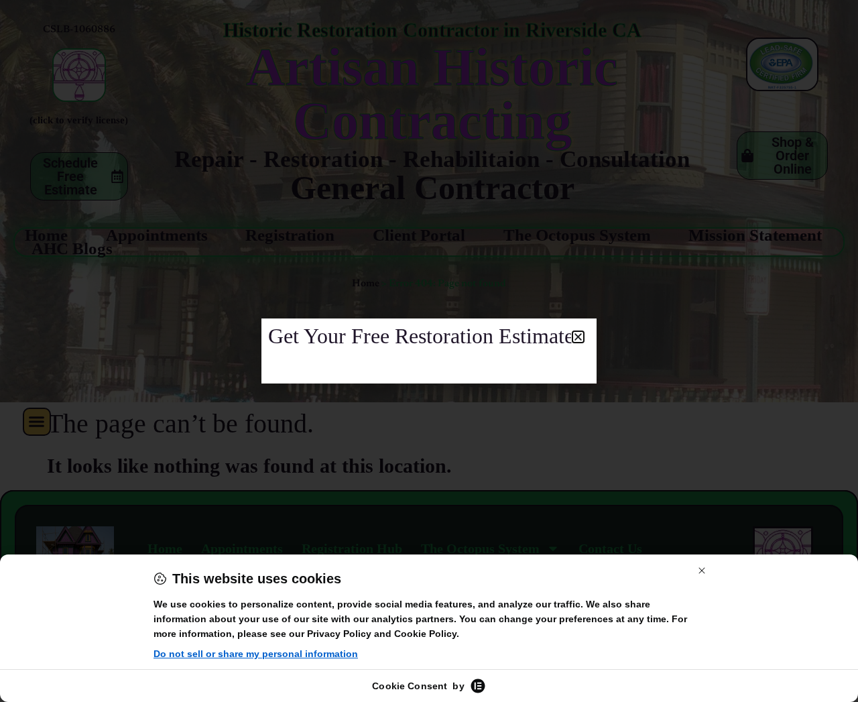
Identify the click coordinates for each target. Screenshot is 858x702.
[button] (578, 337)
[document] (429, 351)
